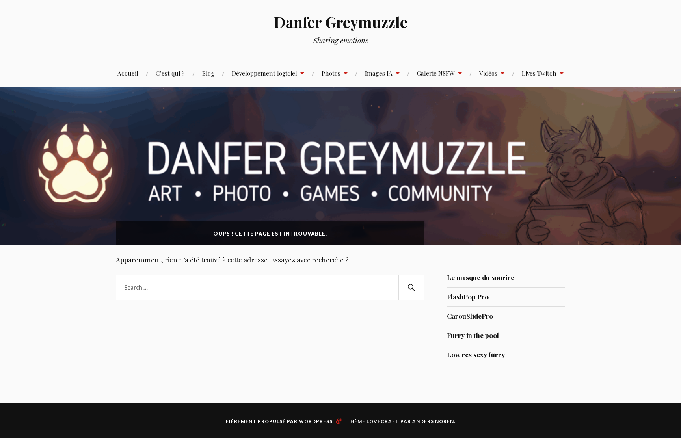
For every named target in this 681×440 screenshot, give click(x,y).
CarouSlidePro (470, 316)
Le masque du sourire (480, 277)
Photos (331, 73)
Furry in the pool (473, 335)
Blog (208, 73)
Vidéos (488, 73)
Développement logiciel (264, 73)
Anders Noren (433, 421)
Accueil (127, 73)
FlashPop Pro (468, 296)
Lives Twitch (539, 73)
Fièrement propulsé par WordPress (279, 421)
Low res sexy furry (476, 354)
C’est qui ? (170, 73)
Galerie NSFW (436, 73)
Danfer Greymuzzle (340, 22)
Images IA (379, 73)
